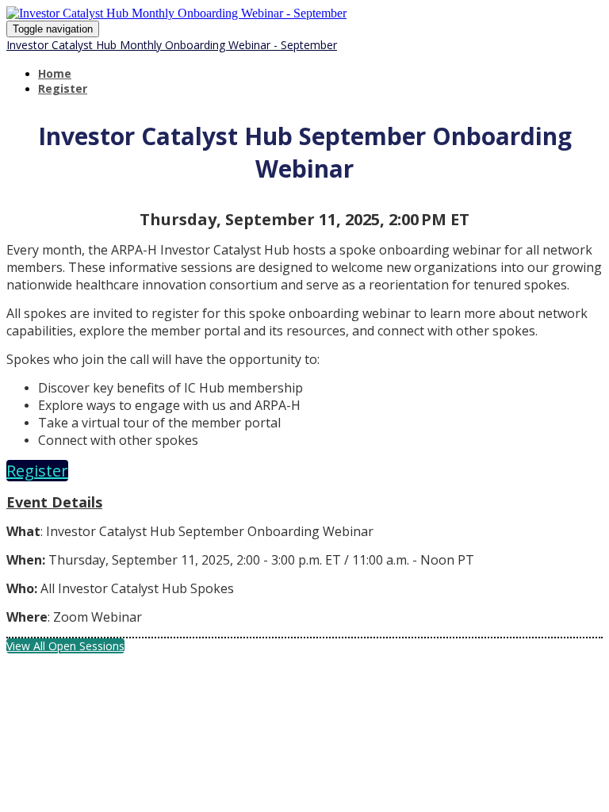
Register (62, 88)
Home (54, 73)
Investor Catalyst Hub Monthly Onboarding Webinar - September (171, 44)
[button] (37, 470)
